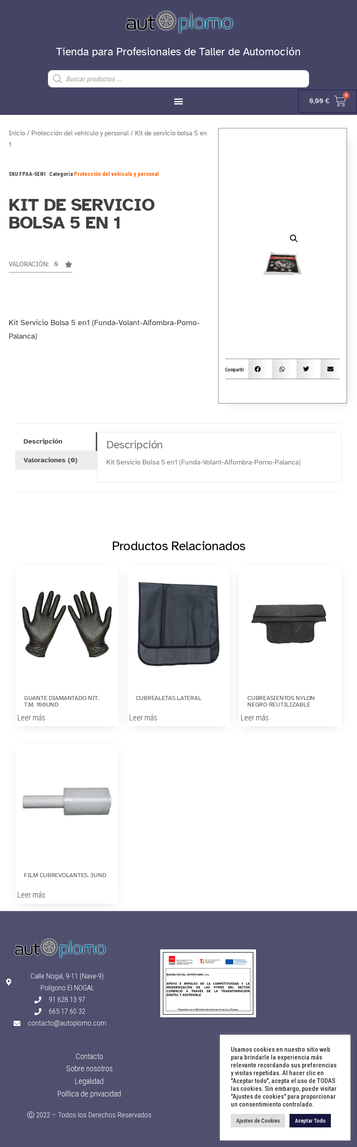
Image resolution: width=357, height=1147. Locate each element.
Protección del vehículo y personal (80, 133)
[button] (179, 101)
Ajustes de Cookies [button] (258, 1120)
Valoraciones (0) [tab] (50, 460)
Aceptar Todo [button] (310, 1120)
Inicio (17, 133)
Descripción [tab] (43, 441)
